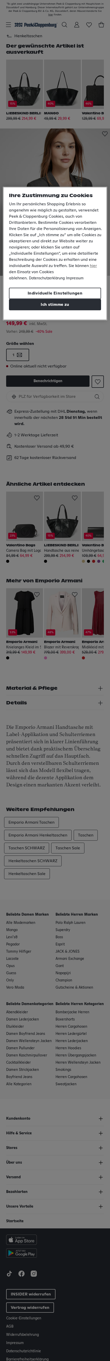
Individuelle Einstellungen (55, 293)
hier (93, 266)
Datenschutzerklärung (47, 278)
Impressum (75, 278)
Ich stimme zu (55, 305)
